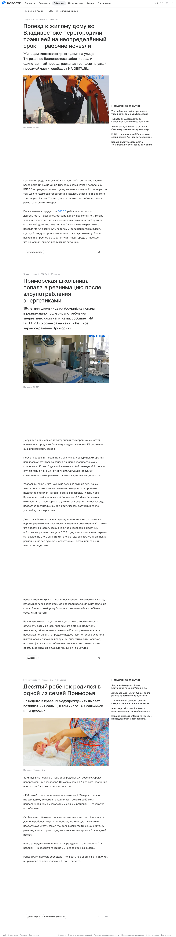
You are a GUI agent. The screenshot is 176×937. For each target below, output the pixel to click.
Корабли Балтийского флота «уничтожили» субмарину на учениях (131, 143)
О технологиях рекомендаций (80, 935)
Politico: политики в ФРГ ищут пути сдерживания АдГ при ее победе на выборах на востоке (130, 135)
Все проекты (34, 935)
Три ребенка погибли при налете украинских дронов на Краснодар (129, 112)
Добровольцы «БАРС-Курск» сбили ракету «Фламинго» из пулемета (131, 694)
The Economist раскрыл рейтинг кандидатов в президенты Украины (130, 702)
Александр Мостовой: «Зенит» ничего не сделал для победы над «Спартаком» (129, 709)
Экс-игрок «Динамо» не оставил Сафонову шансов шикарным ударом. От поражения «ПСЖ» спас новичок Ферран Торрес (131, 128)
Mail (4, 935)
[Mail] (4, 3)
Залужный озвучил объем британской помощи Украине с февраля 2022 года (128, 686)
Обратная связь (152, 935)
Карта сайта (166, 935)
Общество (53, 19)
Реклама (23, 935)
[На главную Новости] (13, 3)
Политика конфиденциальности (106, 935)
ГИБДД (61, 211)
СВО (51, 11)
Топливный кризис (68, 11)
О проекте (61, 935)
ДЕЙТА (42, 19)
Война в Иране (35, 11)
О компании (13, 935)
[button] (66, 99)
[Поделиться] (99, 252)
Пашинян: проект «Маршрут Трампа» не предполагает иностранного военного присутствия (131, 717)
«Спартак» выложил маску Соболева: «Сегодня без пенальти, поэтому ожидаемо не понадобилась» (130, 120)
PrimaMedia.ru (47, 680)
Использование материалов (132, 935)
